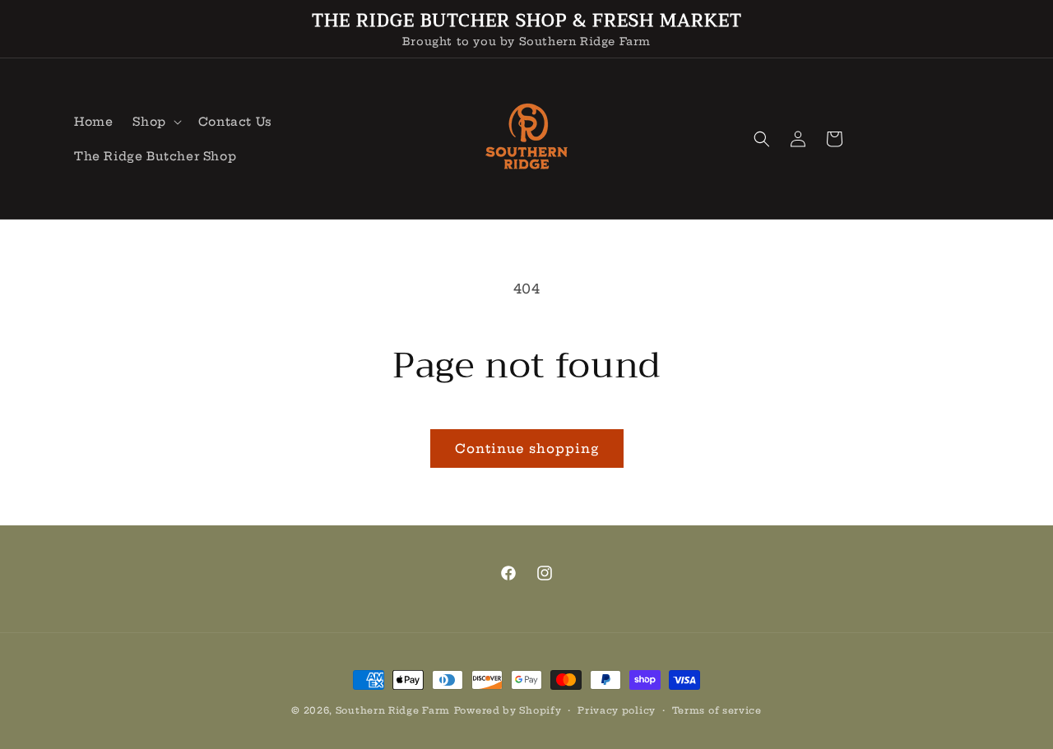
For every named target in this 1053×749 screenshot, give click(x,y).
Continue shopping (527, 448)
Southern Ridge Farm (393, 710)
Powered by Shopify (508, 710)
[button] (155, 121)
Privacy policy (617, 710)
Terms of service (717, 710)
